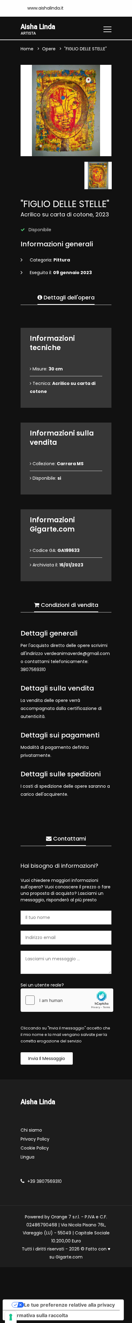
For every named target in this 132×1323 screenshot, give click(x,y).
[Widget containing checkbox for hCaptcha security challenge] (67, 1000)
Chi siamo (31, 1130)
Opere (49, 49)
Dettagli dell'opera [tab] (68, 297)
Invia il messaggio (46, 1058)
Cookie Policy (35, 1148)
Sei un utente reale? (42, 985)
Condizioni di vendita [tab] (68, 605)
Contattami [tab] (69, 838)
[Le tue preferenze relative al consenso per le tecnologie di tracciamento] (11, 1317)
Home (27, 49)
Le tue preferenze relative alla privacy (69, 1305)
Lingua (27, 1157)
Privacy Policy (35, 1139)
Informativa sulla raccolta (38, 1315)
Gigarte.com (69, 1257)
